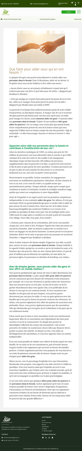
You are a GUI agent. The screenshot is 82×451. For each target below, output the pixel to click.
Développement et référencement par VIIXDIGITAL (41, 449)
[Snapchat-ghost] (75, 5)
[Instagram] (78, 3)
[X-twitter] (75, 3)
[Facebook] (72, 3)
